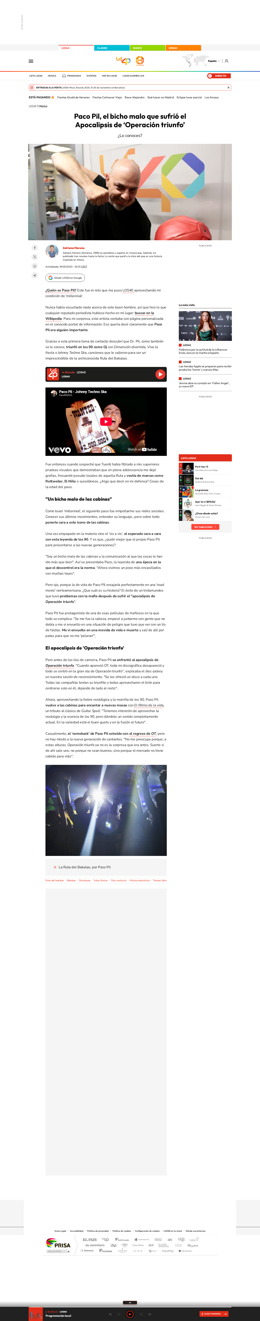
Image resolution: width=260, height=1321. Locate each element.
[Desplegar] (130, 1302)
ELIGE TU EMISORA (212, 1314)
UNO (114, 1244)
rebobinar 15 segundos (119, 1314)
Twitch (144, 1193)
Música (52, 75)
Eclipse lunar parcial (189, 97)
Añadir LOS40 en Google (68, 277)
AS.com (168, 1240)
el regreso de (142, 733)
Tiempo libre (159, 880)
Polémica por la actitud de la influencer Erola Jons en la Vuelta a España (203, 351)
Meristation (185, 1249)
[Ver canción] (188, 468)
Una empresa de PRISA (58, 1243)
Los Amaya (212, 97)
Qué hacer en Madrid (160, 97)
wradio (124, 1244)
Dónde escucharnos (196, 1231)
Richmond (87, 1249)
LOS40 (65, 48)
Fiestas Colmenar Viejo (107, 97)
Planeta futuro (177, 1244)
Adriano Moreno (73, 248)
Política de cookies (121, 1231)
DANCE (137, 48)
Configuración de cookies (147, 1231)
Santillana (123, 1240)
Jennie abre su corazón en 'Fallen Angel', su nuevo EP (204, 384)
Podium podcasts (122, 1249)
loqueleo (168, 1249)
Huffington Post (94, 1244)
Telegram (34, 275)
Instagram (109, 1193)
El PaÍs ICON (137, 1249)
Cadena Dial (151, 1244)
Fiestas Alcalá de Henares (73, 97)
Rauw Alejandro (135, 97)
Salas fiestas (101, 880)
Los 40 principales (106, 1240)
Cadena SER (157, 1240)
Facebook (34, 247)
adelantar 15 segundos (141, 1314)
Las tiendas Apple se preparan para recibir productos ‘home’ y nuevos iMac (205, 367)
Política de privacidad (98, 1231)
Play (130, 1314)
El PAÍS (89, 1240)
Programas (74, 75)
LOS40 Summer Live (133, 75)
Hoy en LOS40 (109, 75)
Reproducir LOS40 (160, 374)
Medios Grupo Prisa (58, 1251)
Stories (151, 1193)
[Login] (227, 61)
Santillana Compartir (142, 1240)
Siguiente (150, 1314)
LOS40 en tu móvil (173, 1231)
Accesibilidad (76, 1231)
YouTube (123, 1193)
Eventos (91, 75)
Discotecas (85, 880)
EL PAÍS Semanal (164, 1244)
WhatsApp (34, 266)
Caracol (193, 1240)
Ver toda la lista (203, 527)
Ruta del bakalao (54, 880)
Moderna (105, 1249)
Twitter (34, 257)
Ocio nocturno (118, 880)
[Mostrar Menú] (33, 61)
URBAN (173, 48)
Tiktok (116, 1193)
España (212, 61)
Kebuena (190, 1244)
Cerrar (228, 87)
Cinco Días (138, 1244)
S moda (152, 1249)
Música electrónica (140, 880)
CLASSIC (102, 48)
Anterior (110, 1314)
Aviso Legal (60, 1231)
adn (180, 1240)
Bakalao (71, 880)
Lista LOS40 (35, 75)
